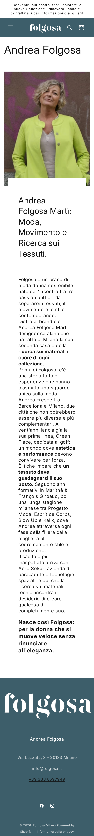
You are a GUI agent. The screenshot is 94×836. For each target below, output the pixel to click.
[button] (10, 27)
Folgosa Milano (44, 825)
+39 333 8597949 (47, 779)
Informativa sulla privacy (55, 831)
